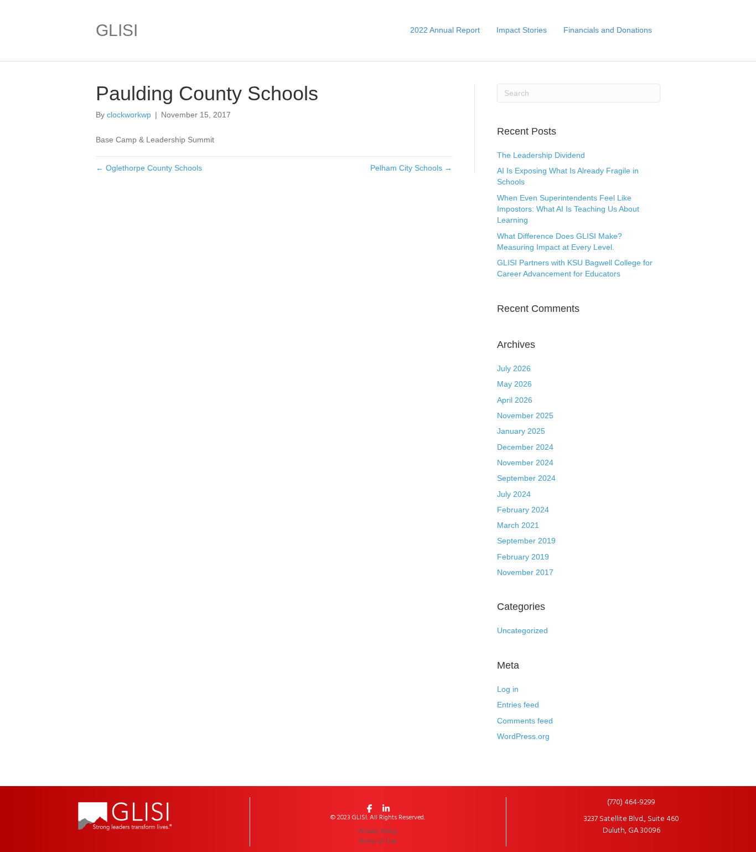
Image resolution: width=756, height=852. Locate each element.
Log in (508, 689)
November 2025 (525, 415)
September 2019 (526, 540)
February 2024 (523, 509)
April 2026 (514, 400)
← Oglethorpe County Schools (149, 167)
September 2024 (526, 478)
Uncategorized (522, 630)
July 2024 (514, 494)
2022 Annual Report (445, 29)
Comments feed (525, 720)
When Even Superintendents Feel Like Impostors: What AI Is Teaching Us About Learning (568, 209)
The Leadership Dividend (541, 155)
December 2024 (525, 447)
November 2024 (525, 462)
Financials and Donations (607, 29)
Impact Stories (521, 29)
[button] (369, 808)
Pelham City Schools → (411, 167)
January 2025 (521, 431)
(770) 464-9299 (631, 802)
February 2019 (523, 556)
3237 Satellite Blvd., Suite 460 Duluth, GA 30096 (631, 824)
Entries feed (518, 704)
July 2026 (514, 368)
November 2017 (525, 572)
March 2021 (518, 525)
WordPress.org (523, 736)
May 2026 (514, 383)
